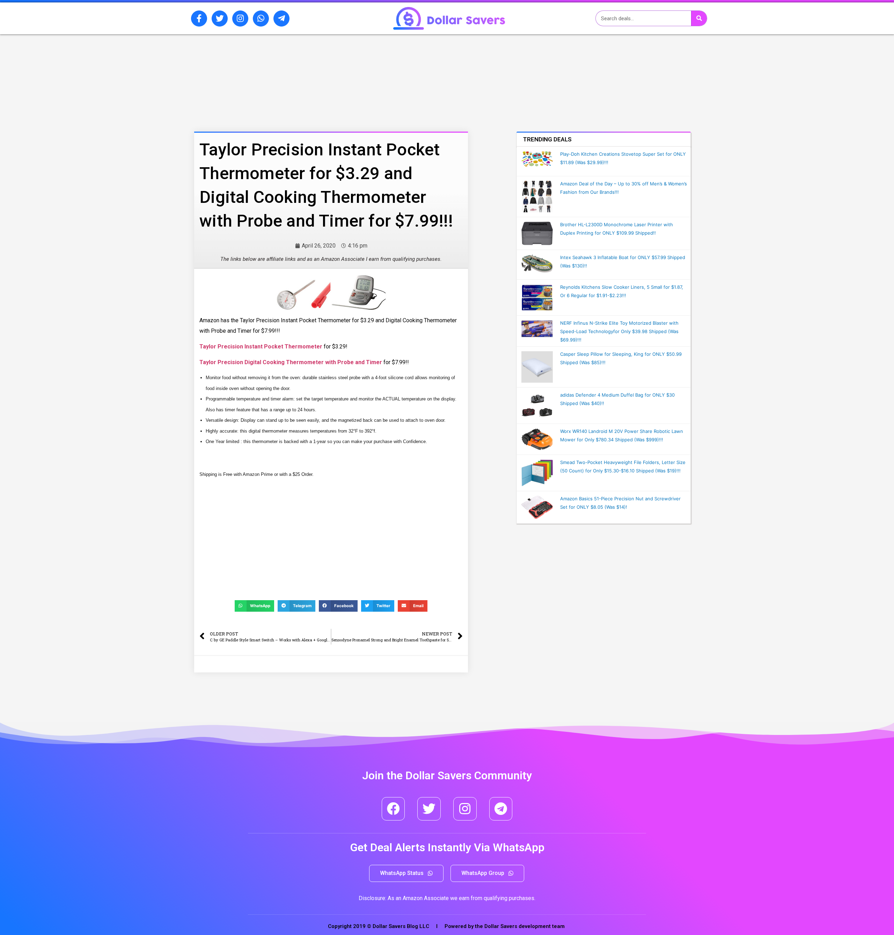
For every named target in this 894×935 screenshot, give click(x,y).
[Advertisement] (312, 70)
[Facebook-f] (199, 18)
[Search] (699, 18)
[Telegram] (501, 808)
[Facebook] (393, 808)
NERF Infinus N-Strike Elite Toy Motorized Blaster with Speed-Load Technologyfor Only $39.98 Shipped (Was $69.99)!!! (619, 331)
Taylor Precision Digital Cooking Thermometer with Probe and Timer (290, 362)
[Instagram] (240, 18)
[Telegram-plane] (281, 18)
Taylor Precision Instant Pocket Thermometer (260, 346)
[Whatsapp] (261, 18)
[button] (406, 873)
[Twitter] (220, 18)
